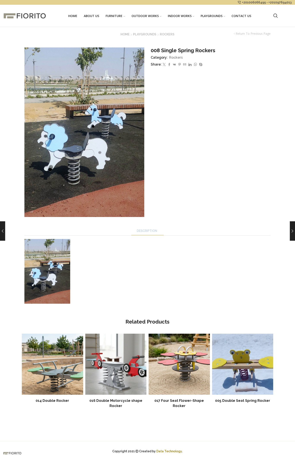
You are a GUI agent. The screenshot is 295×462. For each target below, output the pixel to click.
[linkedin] (190, 64)
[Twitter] (164, 64)
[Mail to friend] (184, 64)
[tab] (147, 231)
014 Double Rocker (52, 401)
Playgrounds (211, 16)
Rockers (167, 34)
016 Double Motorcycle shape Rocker (115, 403)
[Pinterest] (179, 64)
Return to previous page (253, 33)
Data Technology (169, 451)
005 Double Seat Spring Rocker (242, 401)
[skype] (200, 64)
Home (72, 16)
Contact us (241, 16)
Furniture (114, 16)
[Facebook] (169, 64)
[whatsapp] (195, 64)
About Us (91, 16)
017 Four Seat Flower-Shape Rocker (179, 403)
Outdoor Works (145, 16)
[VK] (174, 64)
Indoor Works (180, 16)
